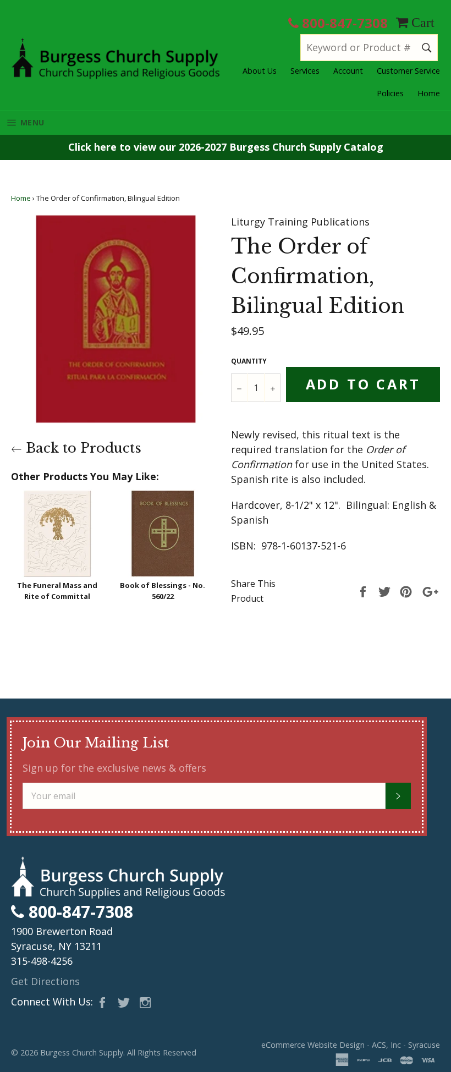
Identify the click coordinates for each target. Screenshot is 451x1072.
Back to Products (81, 448)
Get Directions (45, 981)
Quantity (249, 361)
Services (305, 70)
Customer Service (408, 70)
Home (428, 93)
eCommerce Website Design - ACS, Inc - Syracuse (350, 1045)
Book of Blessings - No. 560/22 (162, 590)
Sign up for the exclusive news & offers (114, 767)
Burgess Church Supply (81, 1052)
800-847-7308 (343, 23)
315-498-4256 (42, 960)
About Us (260, 70)
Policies (390, 93)
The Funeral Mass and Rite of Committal (57, 590)
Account (348, 70)
